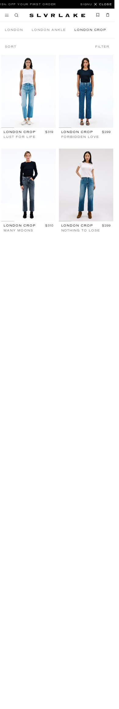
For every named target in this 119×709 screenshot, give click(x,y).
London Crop (90, 30)
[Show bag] (106, 15)
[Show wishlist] (98, 15)
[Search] (16, 15)
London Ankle (49, 30)
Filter (102, 47)
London (14, 30)
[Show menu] (8, 15)
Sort (10, 47)
